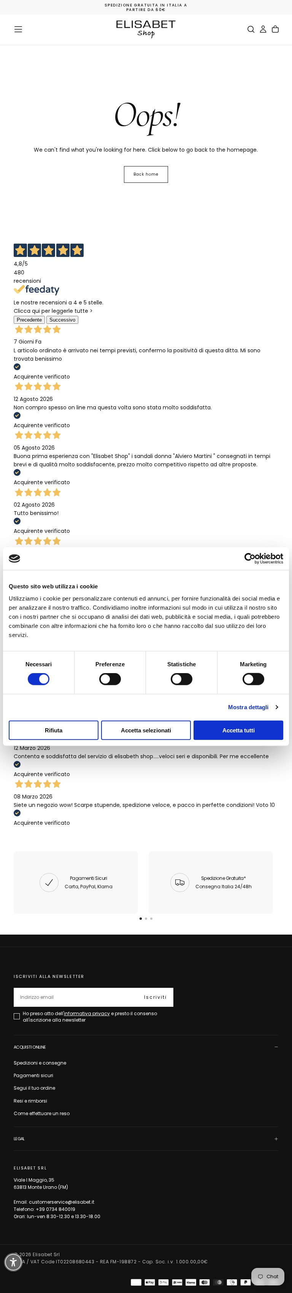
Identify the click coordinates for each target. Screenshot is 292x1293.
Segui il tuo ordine (34, 1088)
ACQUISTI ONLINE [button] (30, 1047)
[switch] (110, 679)
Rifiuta (53, 730)
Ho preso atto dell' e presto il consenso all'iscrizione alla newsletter (90, 1016)
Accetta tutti (238, 730)
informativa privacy (87, 1013)
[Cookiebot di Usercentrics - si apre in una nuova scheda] (250, 558)
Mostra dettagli (248, 707)
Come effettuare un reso (42, 1113)
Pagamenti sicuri (33, 1075)
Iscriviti (155, 997)
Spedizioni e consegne (40, 1063)
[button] (18, 29)
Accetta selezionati (146, 730)
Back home (146, 174)
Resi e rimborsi (30, 1101)
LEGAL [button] (19, 1139)
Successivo (62, 320)
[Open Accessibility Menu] (13, 1262)
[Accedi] (263, 29)
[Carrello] (275, 29)
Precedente (29, 320)
